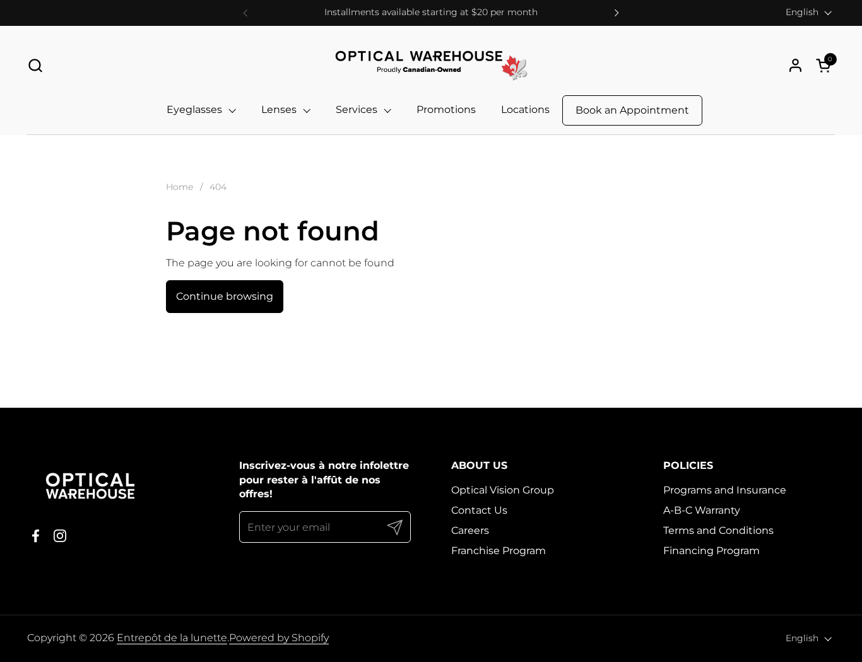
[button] (35, 65)
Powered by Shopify (279, 638)
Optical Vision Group (502, 490)
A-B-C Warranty (701, 510)
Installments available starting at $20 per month (431, 12)
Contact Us (479, 510)
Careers (470, 530)
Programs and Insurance (724, 490)
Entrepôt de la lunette (172, 638)
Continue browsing (224, 296)
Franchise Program (498, 551)
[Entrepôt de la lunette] (430, 65)
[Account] (795, 65)
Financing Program (711, 551)
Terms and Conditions (718, 530)
